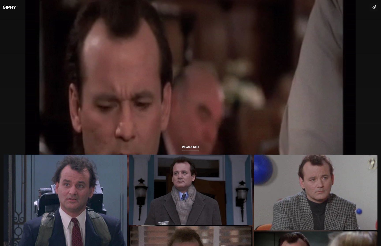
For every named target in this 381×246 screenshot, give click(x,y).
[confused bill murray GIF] (190, 123)
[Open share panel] (374, 7)
